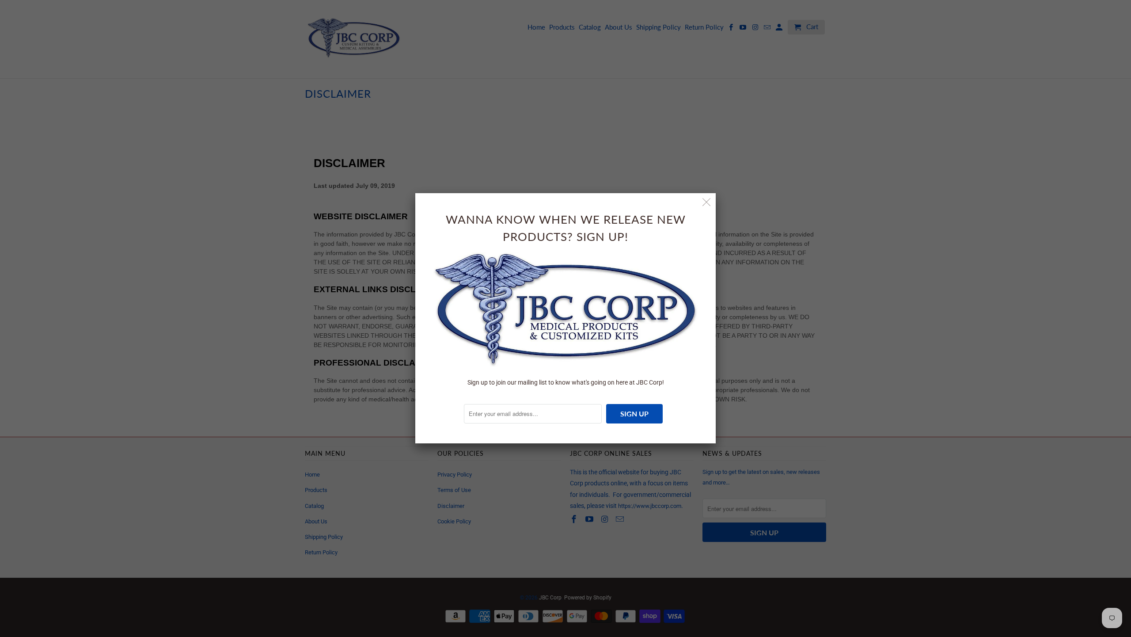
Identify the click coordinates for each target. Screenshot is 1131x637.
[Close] (706, 202)
